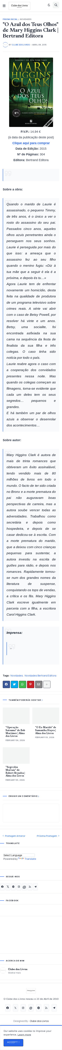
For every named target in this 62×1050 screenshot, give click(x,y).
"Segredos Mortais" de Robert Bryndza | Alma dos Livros (15, 771)
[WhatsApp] (22, 684)
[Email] (38, 684)
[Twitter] (14, 684)
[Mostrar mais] (46, 684)
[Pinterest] (30, 684)
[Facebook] (6, 684)
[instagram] (19, 886)
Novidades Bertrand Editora (40, 675)
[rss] (30, 886)
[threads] (24, 886)
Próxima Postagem (47, 835)
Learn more (24, 1034)
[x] (8, 886)
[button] (4, 6)
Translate (30, 859)
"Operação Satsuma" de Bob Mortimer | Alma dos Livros (15, 732)
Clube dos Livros (17, 969)
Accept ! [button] (13, 1042)
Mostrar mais (14, 972)
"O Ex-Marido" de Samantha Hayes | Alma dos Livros (45, 730)
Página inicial (10, 19)
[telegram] (35, 886)
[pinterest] (13, 886)
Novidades (26, 19)
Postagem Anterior (15, 835)
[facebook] (2, 886)
